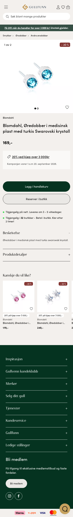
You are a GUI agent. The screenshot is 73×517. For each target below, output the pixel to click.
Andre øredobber (39, 35)
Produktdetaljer (15, 254)
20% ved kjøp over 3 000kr (30, 156)
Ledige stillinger (18, 445)
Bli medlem (16, 483)
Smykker (7, 35)
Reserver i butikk (36, 199)
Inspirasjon (14, 359)
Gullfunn (12, 433)
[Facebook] (18, 496)
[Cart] (68, 7)
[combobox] (36, 16)
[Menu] (7, 7)
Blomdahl (8, 117)
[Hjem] (34, 7)
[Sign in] (58, 7)
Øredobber (21, 35)
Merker (11, 383)
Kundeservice (16, 420)
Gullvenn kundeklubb (22, 371)
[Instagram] (9, 496)
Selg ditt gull (15, 396)
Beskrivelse (11, 233)
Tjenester (13, 408)
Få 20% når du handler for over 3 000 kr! (27, 28)
